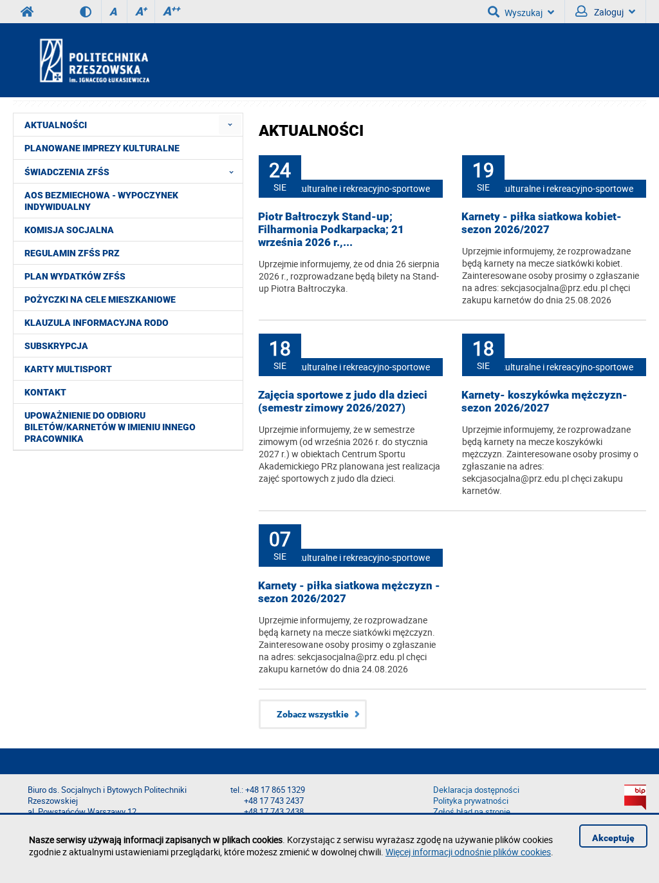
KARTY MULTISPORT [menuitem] (68, 369)
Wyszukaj (524, 12)
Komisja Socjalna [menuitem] (69, 230)
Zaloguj (608, 12)
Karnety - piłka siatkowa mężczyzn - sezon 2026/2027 (349, 592)
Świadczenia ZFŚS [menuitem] (66, 172)
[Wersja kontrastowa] (90, 11)
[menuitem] (230, 125)
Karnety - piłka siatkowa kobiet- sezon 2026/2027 (541, 223)
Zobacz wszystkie (313, 714)
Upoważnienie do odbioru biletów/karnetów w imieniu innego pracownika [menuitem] (110, 427)
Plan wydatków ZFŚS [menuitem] (74, 276)
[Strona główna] (129, 60)
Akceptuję (613, 838)
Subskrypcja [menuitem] (56, 346)
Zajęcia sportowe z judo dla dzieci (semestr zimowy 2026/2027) (342, 401)
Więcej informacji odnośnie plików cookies (468, 852)
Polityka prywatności (470, 800)
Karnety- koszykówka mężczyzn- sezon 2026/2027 (544, 401)
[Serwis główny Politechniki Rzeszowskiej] (27, 11)
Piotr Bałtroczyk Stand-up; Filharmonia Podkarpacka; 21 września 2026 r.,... (331, 229)
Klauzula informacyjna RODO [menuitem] (96, 323)
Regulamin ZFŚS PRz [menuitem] (72, 253)
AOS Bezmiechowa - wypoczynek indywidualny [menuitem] (101, 201)
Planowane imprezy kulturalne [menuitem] (102, 148)
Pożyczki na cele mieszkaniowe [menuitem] (100, 299)
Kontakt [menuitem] (45, 392)
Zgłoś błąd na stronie (471, 811)
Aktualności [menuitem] (55, 125)
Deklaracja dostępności (476, 789)
